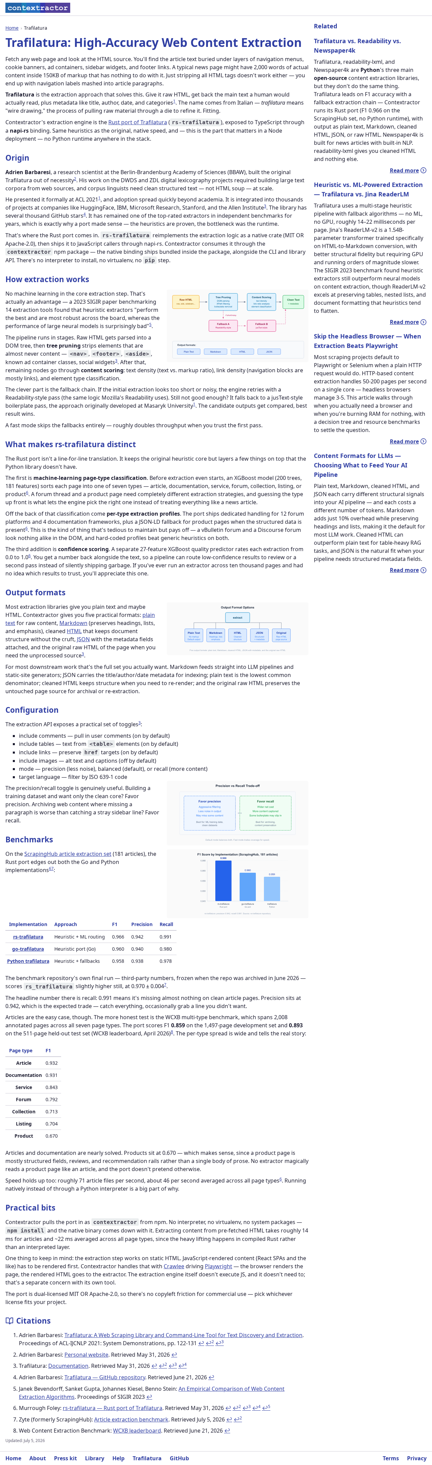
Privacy (417, 1458)
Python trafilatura (28, 961)
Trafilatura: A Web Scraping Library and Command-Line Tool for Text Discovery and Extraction (183, 1335)
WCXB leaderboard (137, 1430)
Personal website (86, 1354)
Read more (408, 170)
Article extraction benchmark (131, 1419)
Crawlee (174, 1266)
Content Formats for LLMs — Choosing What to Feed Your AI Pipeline (360, 465)
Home (12, 28)
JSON (83, 639)
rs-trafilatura (28, 936)
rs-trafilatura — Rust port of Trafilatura (112, 1408)
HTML (74, 631)
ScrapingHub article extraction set (67, 854)
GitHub (179, 1458)
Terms (391, 1458)
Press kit (65, 1458)
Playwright (218, 1266)
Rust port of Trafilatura (137, 122)
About (37, 1458)
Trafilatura (147, 1458)
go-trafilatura (28, 949)
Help (118, 1458)
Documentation (68, 1365)
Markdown (73, 623)
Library (94, 1458)
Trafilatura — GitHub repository (104, 1377)
